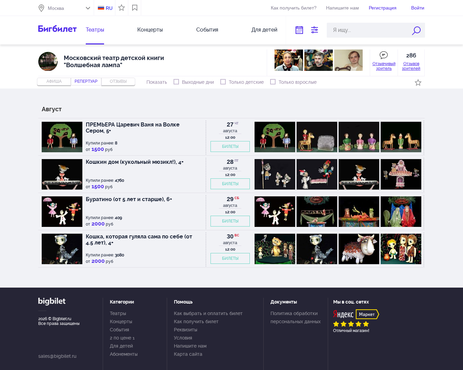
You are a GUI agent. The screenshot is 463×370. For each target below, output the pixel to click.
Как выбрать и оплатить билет (208, 313)
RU (109, 8)
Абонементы (124, 354)
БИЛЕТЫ (230, 146)
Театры (95, 29)
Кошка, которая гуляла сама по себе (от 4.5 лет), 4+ (139, 239)
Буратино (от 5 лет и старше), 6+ (129, 199)
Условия (183, 337)
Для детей (264, 29)
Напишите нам (342, 8)
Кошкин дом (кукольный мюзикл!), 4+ (135, 162)
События (207, 29)
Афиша (54, 81)
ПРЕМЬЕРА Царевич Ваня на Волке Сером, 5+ (133, 127)
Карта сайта (188, 354)
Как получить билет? (294, 8)
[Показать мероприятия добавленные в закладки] (134, 8)
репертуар (86, 81)
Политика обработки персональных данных (295, 317)
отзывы (118, 81)
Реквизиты (185, 329)
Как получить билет (196, 321)
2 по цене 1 (122, 337)
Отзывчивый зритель (384, 66)
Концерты (150, 29)
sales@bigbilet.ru (57, 356)
